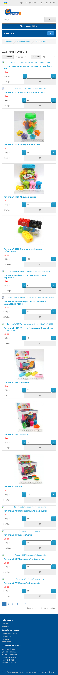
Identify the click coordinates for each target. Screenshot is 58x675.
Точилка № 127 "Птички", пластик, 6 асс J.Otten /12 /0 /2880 (29, 328)
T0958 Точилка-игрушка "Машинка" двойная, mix (28, 67)
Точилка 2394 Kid (13, 486)
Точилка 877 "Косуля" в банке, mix (22, 583)
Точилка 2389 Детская (16, 434)
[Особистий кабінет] (42, 2)
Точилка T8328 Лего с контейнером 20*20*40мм (23, 250)
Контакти (5, 639)
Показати (36, 57)
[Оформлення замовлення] (54, 2)
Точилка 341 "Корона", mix (18, 534)
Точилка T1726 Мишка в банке (20, 196)
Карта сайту (6, 642)
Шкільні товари (23, 41)
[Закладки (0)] (46, 2)
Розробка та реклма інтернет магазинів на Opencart (23, 672)
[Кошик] (50, 2)
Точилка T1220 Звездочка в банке (22, 144)
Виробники (6, 636)
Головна (8, 41)
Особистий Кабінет (10, 633)
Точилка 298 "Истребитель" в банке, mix (25, 510)
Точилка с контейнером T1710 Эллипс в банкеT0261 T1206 (25, 302)
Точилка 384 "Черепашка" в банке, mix (24, 559)
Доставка (32, 2)
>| (26, 604)
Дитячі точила (41, 41)
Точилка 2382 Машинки (16, 382)
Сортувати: (8, 57)
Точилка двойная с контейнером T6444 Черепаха (25, 276)
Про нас (23, 2)
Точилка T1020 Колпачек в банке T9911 (24, 92)
